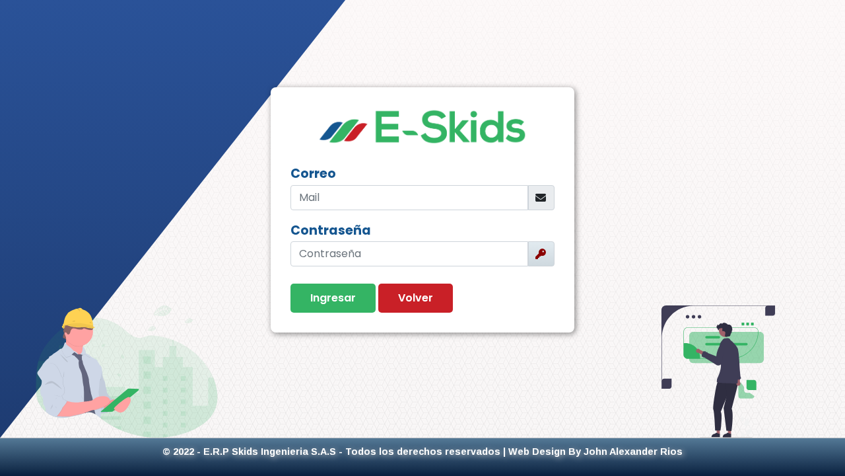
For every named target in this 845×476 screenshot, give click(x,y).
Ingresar (333, 297)
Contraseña (330, 230)
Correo (313, 173)
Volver (415, 297)
